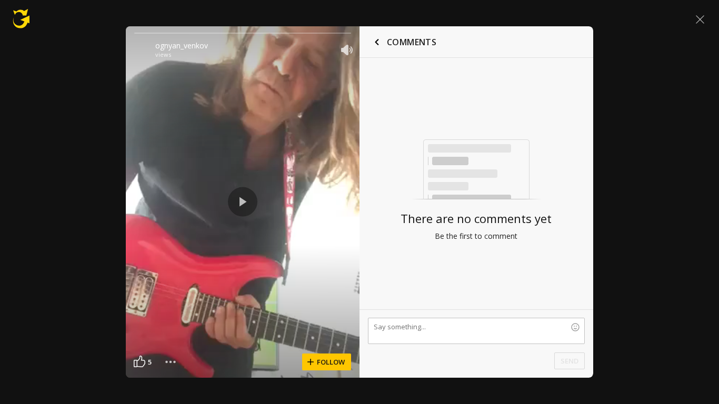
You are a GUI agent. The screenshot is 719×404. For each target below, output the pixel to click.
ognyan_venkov (181, 45)
